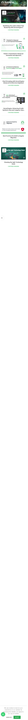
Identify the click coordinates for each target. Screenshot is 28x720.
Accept (17, 717)
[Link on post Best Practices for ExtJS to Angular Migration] (13, 126)
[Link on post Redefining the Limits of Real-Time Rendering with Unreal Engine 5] (13, 16)
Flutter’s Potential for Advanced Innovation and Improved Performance (13, 55)
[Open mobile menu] (25, 2)
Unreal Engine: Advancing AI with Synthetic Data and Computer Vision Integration (13, 110)
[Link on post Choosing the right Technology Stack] (13, 153)
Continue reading (13, 30)
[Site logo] (7, 2)
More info (9, 717)
